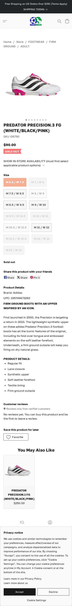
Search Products (22, 527)
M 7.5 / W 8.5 (15, 193)
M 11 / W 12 (41, 227)
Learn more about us (16, 582)
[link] (36, 9)
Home (7, 42)
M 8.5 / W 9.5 (15, 204)
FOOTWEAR (36, 42)
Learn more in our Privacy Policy (22, 578)
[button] (36, 21)
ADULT (25, 46)
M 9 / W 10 (38, 204)
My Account (50, 527)
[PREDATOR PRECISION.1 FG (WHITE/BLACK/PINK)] (19, 470)
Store (19, 42)
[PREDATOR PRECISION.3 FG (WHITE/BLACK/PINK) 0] (36, 84)
